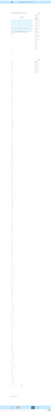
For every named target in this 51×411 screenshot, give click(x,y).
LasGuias (12, 106)
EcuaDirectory (12, 382)
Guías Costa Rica (12, 100)
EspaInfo (12, 98)
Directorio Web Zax (13, 351)
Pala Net (12, 220)
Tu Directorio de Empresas (13, 367)
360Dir (11, 132)
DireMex (12, 137)
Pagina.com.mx (12, 126)
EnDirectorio (12, 222)
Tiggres (11, 90)
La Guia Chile (12, 99)
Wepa (11, 214)
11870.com (12, 47)
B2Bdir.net (12, 211)
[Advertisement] (25, 7)
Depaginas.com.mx (12, 84)
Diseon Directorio (12, 207)
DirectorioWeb (12, 348)
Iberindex (12, 224)
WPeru (11, 252)
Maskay (11, 238)
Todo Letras (12, 151)
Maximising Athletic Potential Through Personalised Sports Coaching (37, 26)
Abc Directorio (12, 209)
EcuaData (12, 353)
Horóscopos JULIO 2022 (37, 37)
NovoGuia (12, 356)
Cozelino (12, 243)
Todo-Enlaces (12, 357)
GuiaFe (11, 133)
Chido (11, 95)
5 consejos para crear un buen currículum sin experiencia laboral (37, 30)
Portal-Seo (12, 86)
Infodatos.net (12, 150)
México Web (12, 111)
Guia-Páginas (12, 82)
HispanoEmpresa (12, 112)
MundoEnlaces (12, 87)
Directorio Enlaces (12, 245)
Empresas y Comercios (13, 377)
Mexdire (12, 365)
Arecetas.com (12, 34)
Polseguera (12, 223)
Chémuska (12, 145)
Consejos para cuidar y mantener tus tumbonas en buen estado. (37, 20)
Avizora (11, 153)
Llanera (11, 110)
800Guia (12, 251)
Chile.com (12, 83)
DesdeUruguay (12, 361)
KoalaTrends (12, 89)
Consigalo (12, 218)
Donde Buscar (12, 121)
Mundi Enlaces (12, 374)
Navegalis (12, 244)
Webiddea (12, 149)
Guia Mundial (12, 248)
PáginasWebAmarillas (13, 383)
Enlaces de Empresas (13, 152)
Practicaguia (12, 359)
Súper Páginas (12, 96)
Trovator (12, 114)
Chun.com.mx (12, 240)
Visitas (11, 115)
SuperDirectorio (12, 379)
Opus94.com (12, 368)
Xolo (11, 108)
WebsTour (12, 227)
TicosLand (12, 143)
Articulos (35, 47)
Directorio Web (12, 91)
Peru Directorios (12, 380)
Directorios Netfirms (13, 37)
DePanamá (12, 363)
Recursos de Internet (13, 122)
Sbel (11, 350)
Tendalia (12, 102)
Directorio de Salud (36, 42)
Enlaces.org (12, 97)
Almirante (12, 241)
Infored (11, 46)
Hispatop (12, 94)
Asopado (12, 369)
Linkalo (11, 212)
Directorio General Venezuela (13, 355)
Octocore (12, 215)
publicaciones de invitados (21, 2)
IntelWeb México (12, 105)
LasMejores (12, 221)
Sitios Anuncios (12, 127)
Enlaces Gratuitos (12, 249)
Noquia (11, 376)
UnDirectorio (12, 254)
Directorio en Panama (13, 358)
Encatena (12, 247)
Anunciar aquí (26, 2)
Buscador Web (12, 154)
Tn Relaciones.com (12, 35)
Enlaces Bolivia (12, 134)
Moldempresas (12, 381)
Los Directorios (12, 239)
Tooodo (12, 375)
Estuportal (12, 118)
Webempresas (12, 124)
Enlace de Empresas (13, 155)
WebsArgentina (12, 384)
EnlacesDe (12, 138)
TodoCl (11, 360)
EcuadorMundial (12, 373)
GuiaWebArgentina (12, 366)
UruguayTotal (12, 101)
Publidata (12, 140)
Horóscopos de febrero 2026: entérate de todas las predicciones (37, 23)
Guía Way (12, 109)
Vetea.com (12, 208)
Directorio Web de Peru (13, 354)
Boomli (11, 213)
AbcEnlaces (12, 146)
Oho (11, 136)
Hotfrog (12, 48)
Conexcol (12, 142)
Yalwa (11, 103)
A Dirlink (12, 135)
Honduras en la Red (13, 217)
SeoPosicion (12, 123)
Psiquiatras (36, 45)
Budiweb (12, 92)
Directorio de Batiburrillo (13, 125)
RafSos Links (12, 371)
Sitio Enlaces (12, 237)
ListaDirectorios (12, 228)
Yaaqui (11, 88)
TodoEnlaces (12, 93)
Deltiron (12, 117)
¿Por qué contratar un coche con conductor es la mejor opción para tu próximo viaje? (37, 35)
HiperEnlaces (12, 242)
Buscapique (12, 144)
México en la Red (12, 246)
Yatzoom (12, 130)
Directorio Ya (12, 206)
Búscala (12, 225)
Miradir (11, 129)
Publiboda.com (12, 33)
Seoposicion (12, 131)
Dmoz (11, 36)
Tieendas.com (12, 362)
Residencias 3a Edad (37, 46)
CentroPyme (12, 210)
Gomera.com (12, 349)
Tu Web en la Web (12, 148)
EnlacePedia (12, 116)
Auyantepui (12, 85)
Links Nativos (12, 104)
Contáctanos (29, 2)
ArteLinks (12, 253)
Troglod (12, 141)
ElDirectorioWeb (12, 352)
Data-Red (12, 128)
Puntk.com (12, 226)
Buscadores (21, 16)
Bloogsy (12, 107)
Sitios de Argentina (12, 370)
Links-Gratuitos (12, 250)
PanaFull (12, 372)
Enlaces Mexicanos (12, 364)
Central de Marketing (13, 139)
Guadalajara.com (12, 113)
